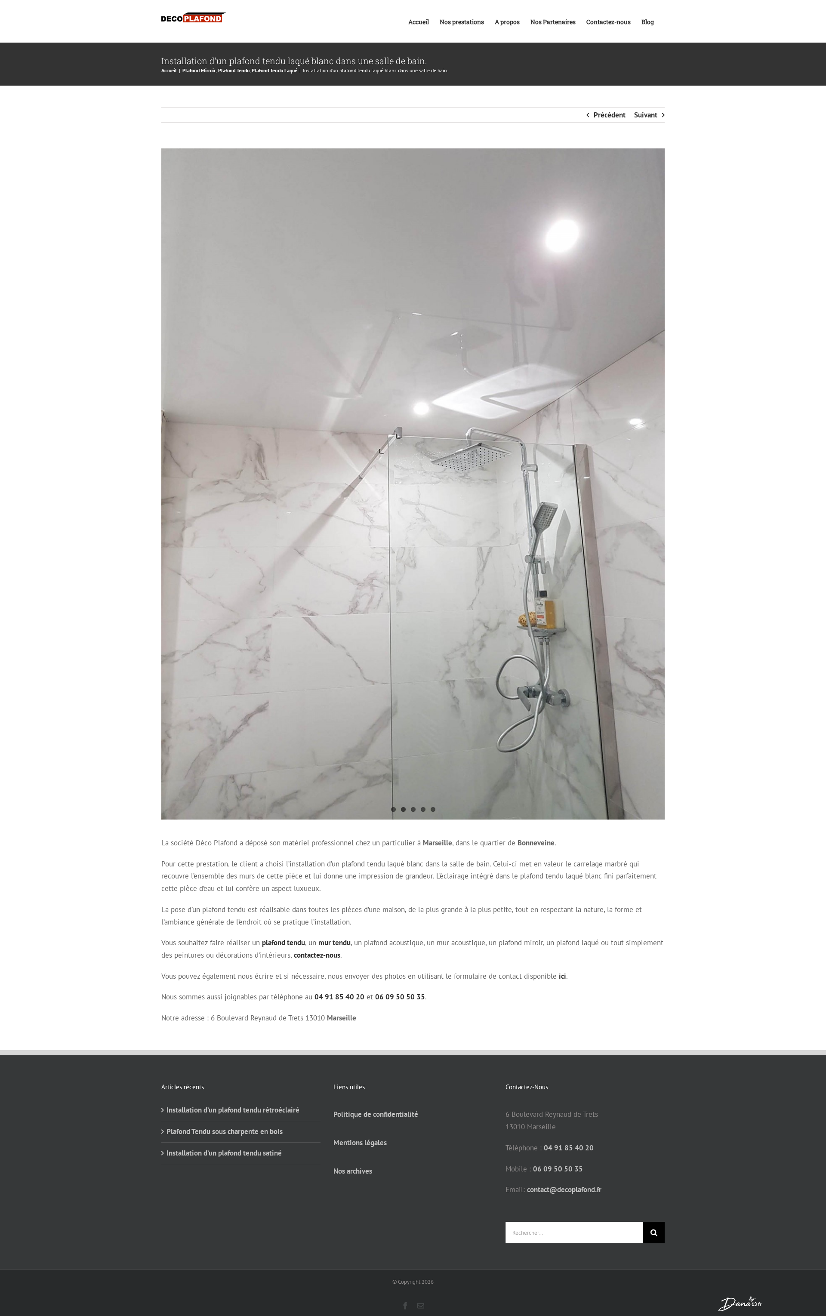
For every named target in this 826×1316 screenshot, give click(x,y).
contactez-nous (317, 955)
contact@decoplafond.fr (564, 1189)
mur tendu (334, 942)
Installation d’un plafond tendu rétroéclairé (232, 1110)
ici (562, 976)
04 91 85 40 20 (339, 997)
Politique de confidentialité (375, 1114)
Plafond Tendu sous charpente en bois (224, 1131)
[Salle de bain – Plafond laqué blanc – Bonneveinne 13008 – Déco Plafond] (413, 484)
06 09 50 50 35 (400, 997)
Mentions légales (360, 1142)
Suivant (645, 115)
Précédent (610, 115)
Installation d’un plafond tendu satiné (224, 1153)
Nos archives (352, 1171)
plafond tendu (283, 942)
